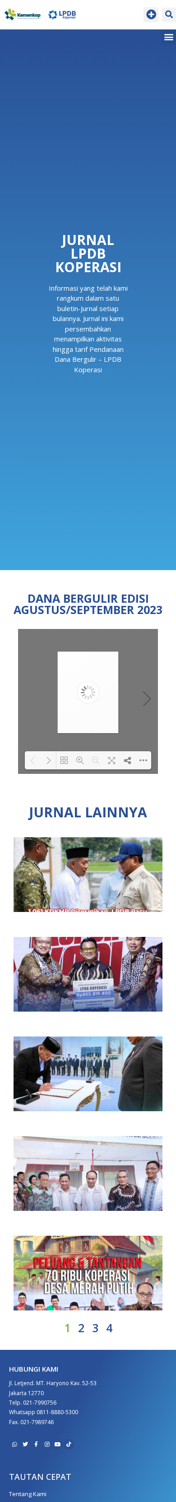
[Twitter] (25, 1444)
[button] (151, 14)
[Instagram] (47, 1444)
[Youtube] (57, 1444)
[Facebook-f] (36, 1444)
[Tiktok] (68, 1444)
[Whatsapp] (14, 1444)
